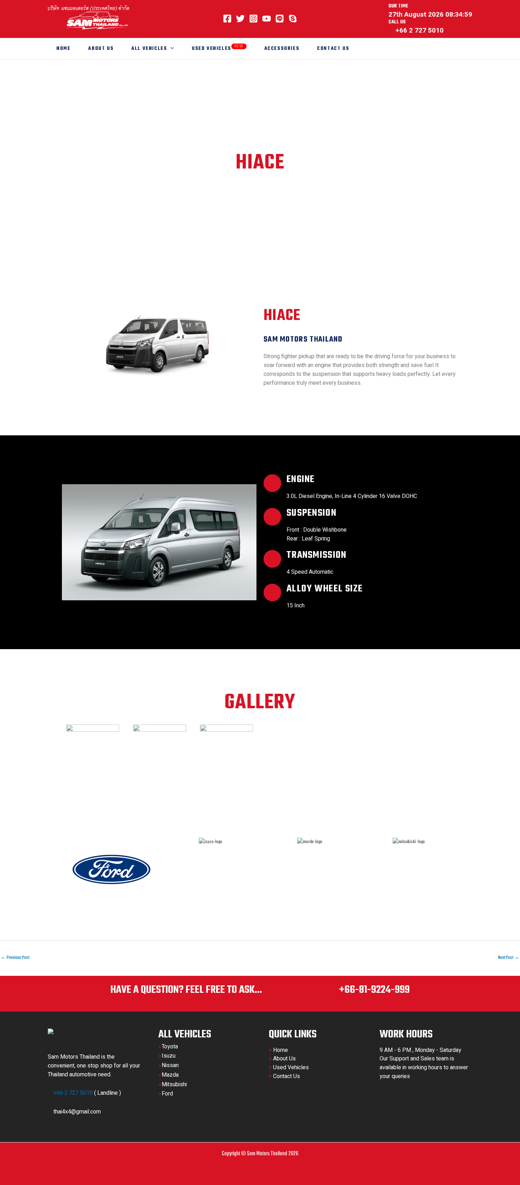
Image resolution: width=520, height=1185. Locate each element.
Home (63, 49)
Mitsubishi (174, 1084)
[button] (170, 48)
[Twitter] (240, 18)
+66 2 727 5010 (73, 1093)
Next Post (508, 957)
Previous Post (15, 957)
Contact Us (333, 49)
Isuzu (168, 1056)
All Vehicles (149, 49)
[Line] (279, 18)
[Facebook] (227, 18)
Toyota (170, 1046)
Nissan (170, 1065)
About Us (101, 49)
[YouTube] (266, 18)
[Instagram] (253, 18)
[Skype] (292, 18)
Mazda (170, 1075)
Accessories (282, 49)
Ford (167, 1093)
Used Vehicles (218, 48)
